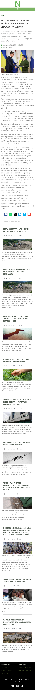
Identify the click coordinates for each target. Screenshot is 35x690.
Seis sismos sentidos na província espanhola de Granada (17, 443)
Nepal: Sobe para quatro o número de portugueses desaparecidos (17, 230)
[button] (17, 9)
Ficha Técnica (5, 668)
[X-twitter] (22, 686)
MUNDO (4, 15)
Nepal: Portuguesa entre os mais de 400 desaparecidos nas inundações (16, 272)
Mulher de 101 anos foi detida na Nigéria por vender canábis (16, 360)
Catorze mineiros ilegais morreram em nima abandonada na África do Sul (17, 622)
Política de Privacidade (25, 670)
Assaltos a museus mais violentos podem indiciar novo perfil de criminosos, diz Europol (17, 402)
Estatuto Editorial (6, 670)
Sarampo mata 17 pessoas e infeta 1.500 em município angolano (17, 580)
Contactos (4, 673)
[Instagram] (17, 686)
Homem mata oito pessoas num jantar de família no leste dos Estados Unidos (15, 319)
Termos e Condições (25, 668)
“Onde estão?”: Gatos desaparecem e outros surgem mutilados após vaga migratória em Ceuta (16, 486)
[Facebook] (13, 686)
